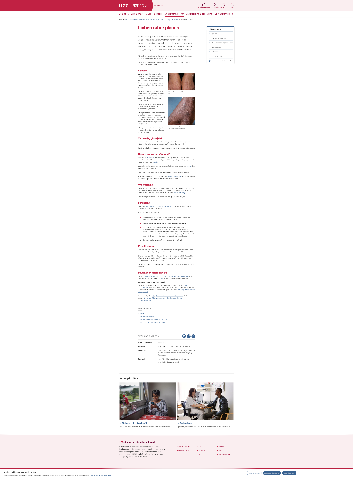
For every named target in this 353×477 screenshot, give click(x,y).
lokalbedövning (179, 193)
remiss (188, 166)
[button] (193, 336)
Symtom (214, 34)
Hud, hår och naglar (153, 20)
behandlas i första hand (154, 206)
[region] (176, 473)
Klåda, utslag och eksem (169, 20)
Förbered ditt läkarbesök (134, 423)
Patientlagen (186, 423)
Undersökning (216, 47)
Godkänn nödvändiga (272, 473)
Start (128, 20)
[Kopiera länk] (189, 336)
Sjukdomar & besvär (138, 20)
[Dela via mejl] (184, 336)
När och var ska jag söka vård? (222, 43)
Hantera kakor (254, 473)
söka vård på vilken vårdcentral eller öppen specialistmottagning (165, 276)
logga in (155, 162)
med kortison (167, 206)
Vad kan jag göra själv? (219, 38)
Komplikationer (217, 56)
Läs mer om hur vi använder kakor (101, 475)
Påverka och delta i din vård (221, 61)
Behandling (215, 52)
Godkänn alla (289, 473)
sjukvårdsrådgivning (175, 176)
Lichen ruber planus (186, 20)
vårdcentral (151, 158)
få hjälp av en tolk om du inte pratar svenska (168, 296)
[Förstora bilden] (181, 81)
